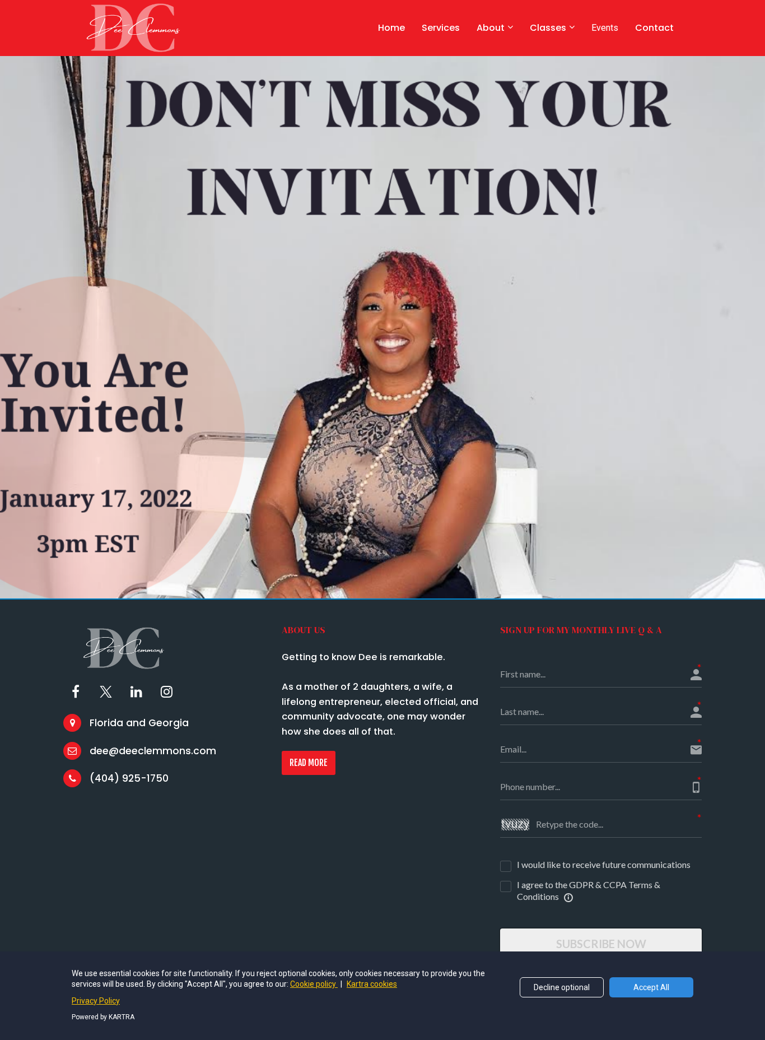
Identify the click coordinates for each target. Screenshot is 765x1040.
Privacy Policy (96, 1000)
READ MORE (309, 762)
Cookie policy (314, 983)
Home (391, 27)
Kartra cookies (372, 983)
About (491, 27)
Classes (548, 27)
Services (441, 27)
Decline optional (562, 987)
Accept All (651, 987)
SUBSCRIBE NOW (601, 943)
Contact (654, 27)
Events (604, 27)
